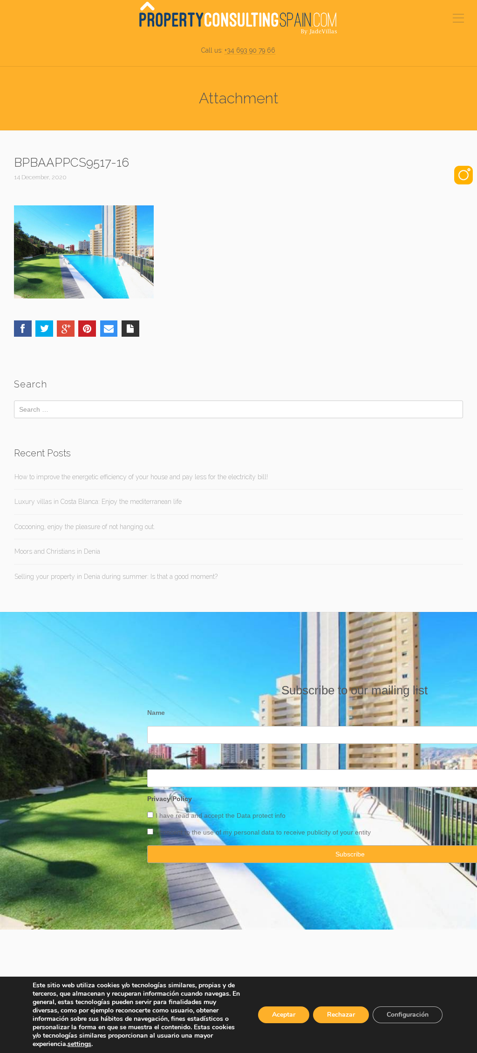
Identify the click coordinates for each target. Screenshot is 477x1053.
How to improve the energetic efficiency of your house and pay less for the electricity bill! (141, 477)
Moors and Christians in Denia (57, 551)
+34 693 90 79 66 (250, 50)
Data (244, 815)
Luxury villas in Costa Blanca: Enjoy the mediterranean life (98, 501)
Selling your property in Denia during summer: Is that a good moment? (116, 576)
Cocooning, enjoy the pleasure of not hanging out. (84, 526)
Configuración (408, 1014)
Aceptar (283, 1014)
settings (79, 1044)
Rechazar (341, 1014)
